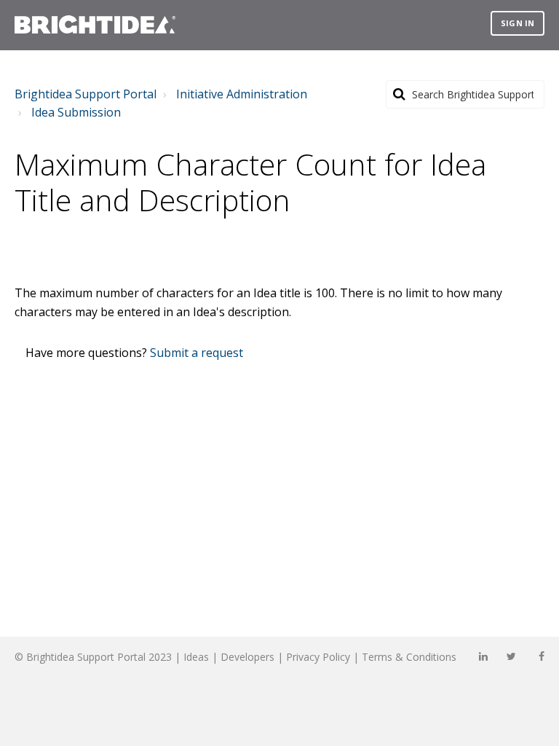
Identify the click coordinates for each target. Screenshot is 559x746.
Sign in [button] (517, 22)
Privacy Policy (318, 657)
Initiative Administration (241, 94)
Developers (247, 657)
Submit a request (196, 353)
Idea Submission (76, 112)
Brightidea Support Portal (85, 94)
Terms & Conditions (409, 657)
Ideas (196, 657)
